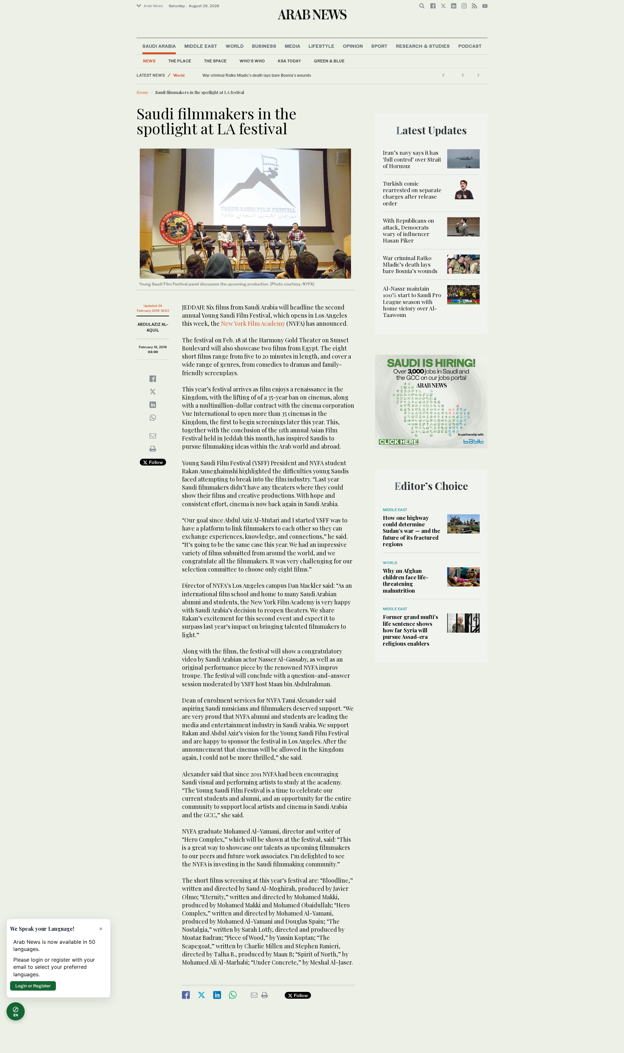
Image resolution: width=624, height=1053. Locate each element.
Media (292, 46)
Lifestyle (321, 46)
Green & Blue (329, 61)
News (149, 61)
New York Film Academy (253, 323)
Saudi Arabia (159, 46)
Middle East (200, 46)
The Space (215, 61)
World (235, 46)
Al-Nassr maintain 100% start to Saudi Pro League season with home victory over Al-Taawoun (412, 302)
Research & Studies (423, 46)
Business (264, 46)
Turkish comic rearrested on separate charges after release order (412, 193)
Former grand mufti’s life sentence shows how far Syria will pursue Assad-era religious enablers (410, 630)
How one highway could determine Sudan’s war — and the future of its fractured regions (279, 75)
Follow (155, 462)
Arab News (153, 6)
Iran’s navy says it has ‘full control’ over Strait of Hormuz (412, 159)
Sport (379, 46)
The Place (179, 61)
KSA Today (289, 61)
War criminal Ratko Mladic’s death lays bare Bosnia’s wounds (410, 264)
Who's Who (252, 61)
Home (142, 92)
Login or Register (33, 985)
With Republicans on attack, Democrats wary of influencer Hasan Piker (408, 230)
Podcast (470, 46)
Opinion (353, 46)
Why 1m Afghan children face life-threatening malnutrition (405, 580)
